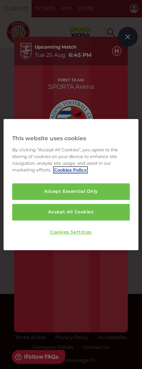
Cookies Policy (70, 170)
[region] (71, 184)
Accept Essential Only (71, 191)
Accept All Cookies (70, 212)
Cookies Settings (71, 232)
